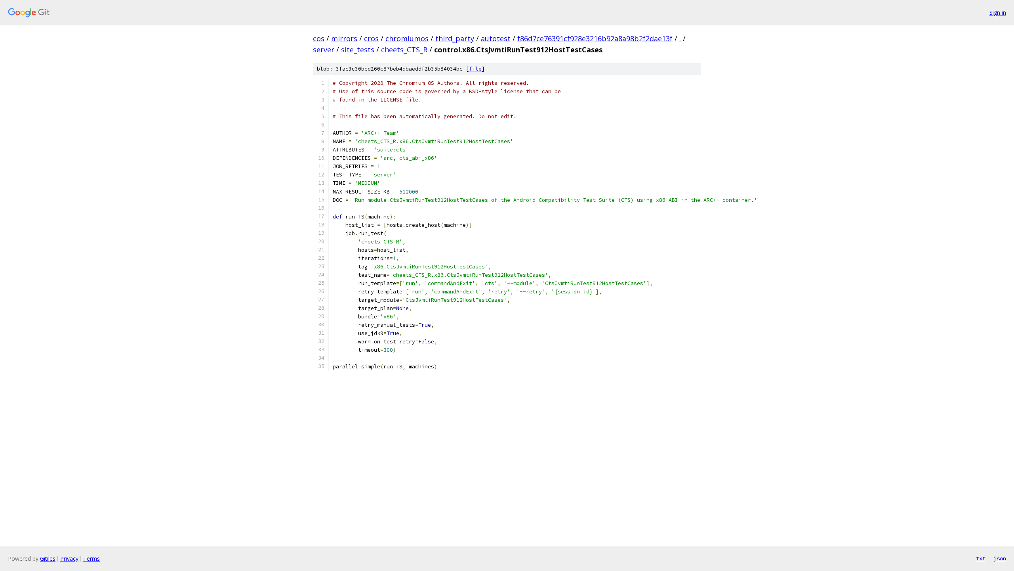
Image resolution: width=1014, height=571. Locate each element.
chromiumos (407, 38)
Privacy (69, 558)
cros (371, 38)
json (999, 558)
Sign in (997, 12)
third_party (454, 38)
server (323, 49)
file (475, 68)
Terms (91, 558)
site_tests (357, 49)
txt (980, 558)
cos (318, 38)
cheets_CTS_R (404, 49)
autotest (496, 38)
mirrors (344, 38)
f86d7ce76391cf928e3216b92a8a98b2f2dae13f (595, 38)
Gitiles (47, 558)
